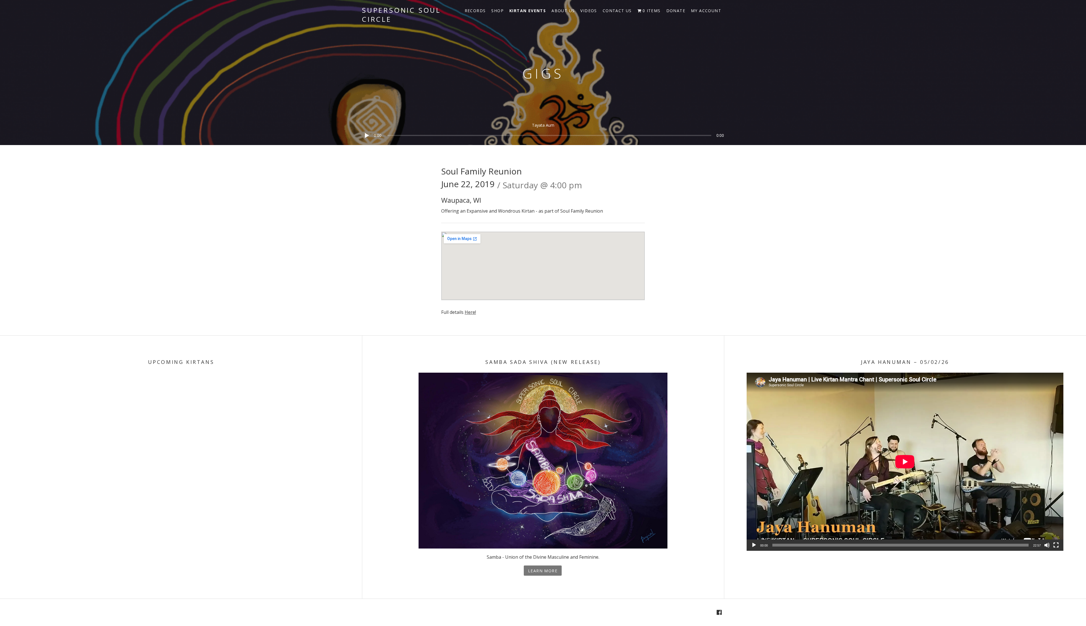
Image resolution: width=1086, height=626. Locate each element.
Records (475, 10)
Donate (675, 10)
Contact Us (617, 10)
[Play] (365, 143)
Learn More (542, 570)
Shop (497, 10)
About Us (563, 10)
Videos (588, 10)
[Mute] (1047, 545)
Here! (470, 312)
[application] (543, 131)
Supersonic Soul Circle (401, 14)
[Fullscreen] (1056, 545)
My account (706, 10)
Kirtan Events (527, 10)
